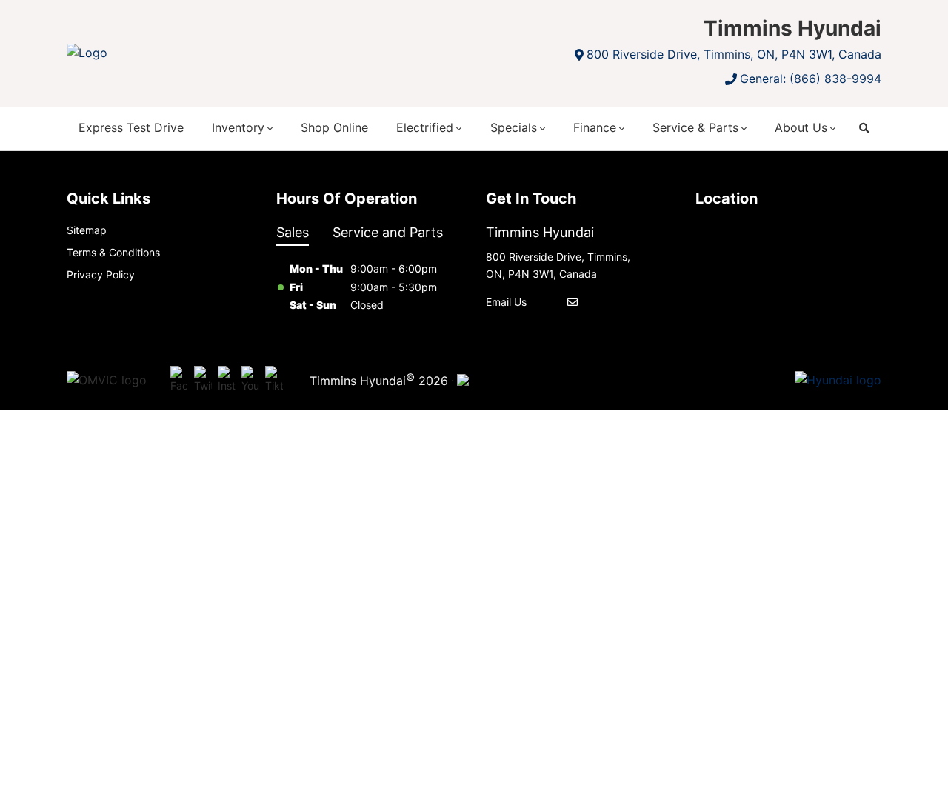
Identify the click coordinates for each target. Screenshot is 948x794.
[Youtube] (250, 381)
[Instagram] (227, 381)
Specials (513, 127)
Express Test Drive (131, 127)
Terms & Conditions (113, 252)
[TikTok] (274, 381)
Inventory (238, 127)
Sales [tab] (292, 232)
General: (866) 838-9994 (810, 78)
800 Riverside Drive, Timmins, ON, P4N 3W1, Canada (734, 54)
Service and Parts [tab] (388, 232)
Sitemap (87, 230)
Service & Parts (695, 127)
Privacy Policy (101, 274)
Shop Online (334, 127)
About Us (801, 127)
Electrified (424, 127)
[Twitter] (203, 381)
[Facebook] (179, 381)
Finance (594, 127)
